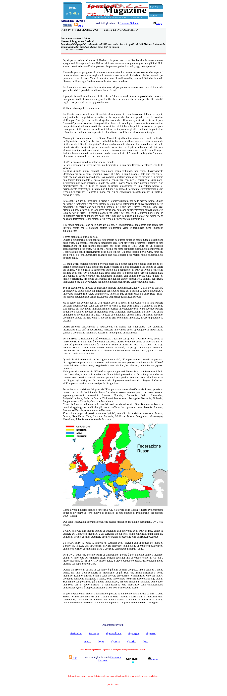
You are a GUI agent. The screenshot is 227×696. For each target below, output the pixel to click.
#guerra (151, 633)
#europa (94, 633)
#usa (145, 641)
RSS (80, 25)
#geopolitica (113, 633)
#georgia (133, 633)
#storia (131, 641)
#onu (101, 641)
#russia (115, 641)
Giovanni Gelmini (128, 23)
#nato (87, 641)
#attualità (76, 633)
